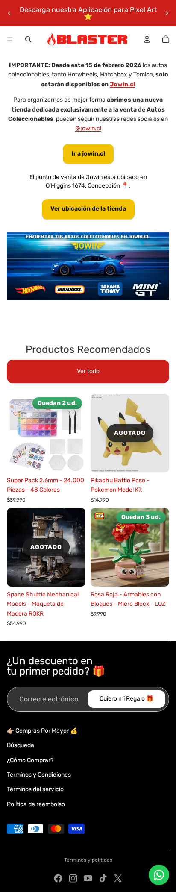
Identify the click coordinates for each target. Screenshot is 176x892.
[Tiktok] (103, 878)
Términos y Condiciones (39, 774)
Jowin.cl (122, 84)
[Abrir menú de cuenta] (147, 39)
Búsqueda (20, 745)
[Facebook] (58, 878)
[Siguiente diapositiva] (166, 13)
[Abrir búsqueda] (28, 39)
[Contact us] (159, 875)
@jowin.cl (88, 128)
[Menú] (10, 39)
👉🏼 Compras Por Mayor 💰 (42, 730)
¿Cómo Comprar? (30, 760)
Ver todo (88, 371)
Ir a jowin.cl (88, 153)
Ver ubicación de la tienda (88, 208)
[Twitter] (118, 878)
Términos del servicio (35, 789)
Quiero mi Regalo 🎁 (126, 698)
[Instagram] (73, 878)
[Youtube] (88, 878)
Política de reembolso (36, 804)
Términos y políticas (88, 860)
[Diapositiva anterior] (9, 13)
